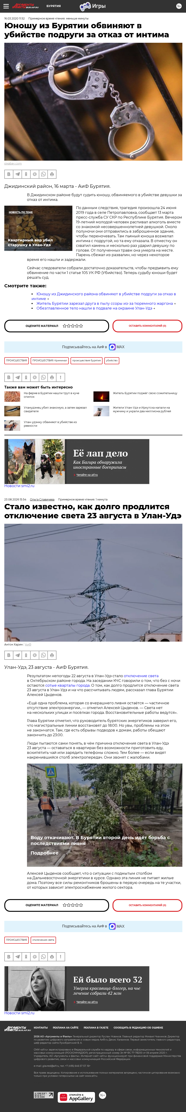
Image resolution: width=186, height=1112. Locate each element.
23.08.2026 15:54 (15, 499)
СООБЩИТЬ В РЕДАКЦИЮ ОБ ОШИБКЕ (138, 1027)
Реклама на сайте (65, 1027)
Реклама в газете (96, 1027)
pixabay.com (13, 163)
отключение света (141, 676)
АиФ (28, 644)
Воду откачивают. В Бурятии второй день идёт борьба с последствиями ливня (100, 840)
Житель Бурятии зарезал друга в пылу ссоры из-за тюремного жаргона (105, 303)
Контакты (41, 1027)
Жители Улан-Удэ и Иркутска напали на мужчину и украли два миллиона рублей (142, 409)
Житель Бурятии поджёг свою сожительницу (145, 393)
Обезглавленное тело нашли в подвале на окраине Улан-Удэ (94, 308)
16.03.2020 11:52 (14, 18)
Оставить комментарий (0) (147, 325)
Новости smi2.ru (19, 486)
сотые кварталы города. (67, 685)
